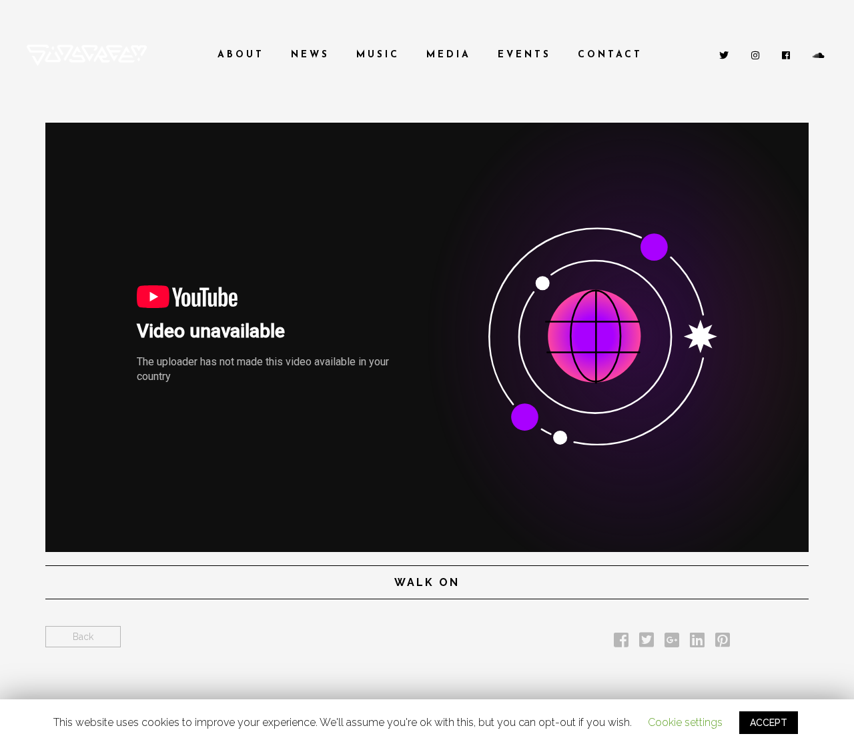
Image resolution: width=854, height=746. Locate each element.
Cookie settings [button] (685, 722)
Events (524, 55)
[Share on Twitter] (646, 642)
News (310, 55)
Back (83, 636)
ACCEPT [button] (768, 722)
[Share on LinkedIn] (697, 642)
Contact (610, 55)
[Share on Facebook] (621, 642)
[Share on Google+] (672, 642)
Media (448, 55)
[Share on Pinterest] (722, 642)
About (241, 55)
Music (378, 55)
